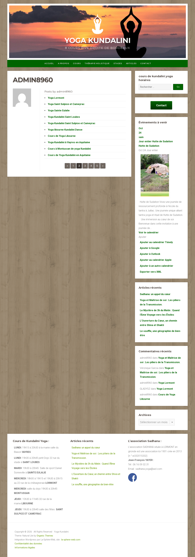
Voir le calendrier (149, 232)
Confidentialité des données (28, 543)
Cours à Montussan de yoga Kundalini (69, 148)
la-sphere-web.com (70, 539)
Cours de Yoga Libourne (62, 135)
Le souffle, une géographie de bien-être (92, 484)
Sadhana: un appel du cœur (155, 294)
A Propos (63, 63)
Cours (77, 63)
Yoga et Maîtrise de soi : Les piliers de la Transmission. (158, 372)
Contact (145, 63)
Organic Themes (45, 535)
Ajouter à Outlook (150, 254)
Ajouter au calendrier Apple (156, 259)
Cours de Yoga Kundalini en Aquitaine (69, 155)
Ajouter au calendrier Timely (156, 242)
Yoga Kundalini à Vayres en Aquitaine (69, 142)
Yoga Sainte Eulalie (59, 110)
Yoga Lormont (56, 97)
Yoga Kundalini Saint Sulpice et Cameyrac (71, 123)
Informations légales (25, 547)
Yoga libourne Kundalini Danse (65, 129)
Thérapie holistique (97, 63)
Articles (131, 63)
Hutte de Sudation (149, 145)
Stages (117, 63)
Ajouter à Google (150, 248)
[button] (142, 236)
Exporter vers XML (150, 271)
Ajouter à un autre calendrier (156, 265)
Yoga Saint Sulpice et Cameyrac (66, 104)
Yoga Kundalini (98, 40)
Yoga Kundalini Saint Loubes (64, 116)
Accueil (49, 63)
